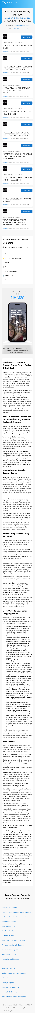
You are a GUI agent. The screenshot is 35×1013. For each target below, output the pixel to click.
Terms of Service (13, 1008)
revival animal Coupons (10, 950)
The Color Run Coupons (10, 931)
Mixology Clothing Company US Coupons (16, 912)
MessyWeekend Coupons (10, 959)
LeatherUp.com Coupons (10, 964)
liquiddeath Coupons (9, 954)
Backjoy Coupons (8, 983)
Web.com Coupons (8, 968)
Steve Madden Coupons (10, 987)
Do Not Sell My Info (8, 1011)
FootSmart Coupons (9, 922)
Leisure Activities (8, 29)
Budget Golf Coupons (9, 992)
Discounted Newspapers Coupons (14, 997)
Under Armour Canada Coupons (13, 945)
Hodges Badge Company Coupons (14, 973)
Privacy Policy (24, 1008)
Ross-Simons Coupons (9, 907)
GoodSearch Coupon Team (21, 25)
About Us (4, 1008)
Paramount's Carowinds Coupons (13, 940)
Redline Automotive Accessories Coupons (16, 917)
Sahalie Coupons (7, 978)
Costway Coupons (8, 936)
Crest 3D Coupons (8, 926)
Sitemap (17, 1011)
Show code (26, 37)
